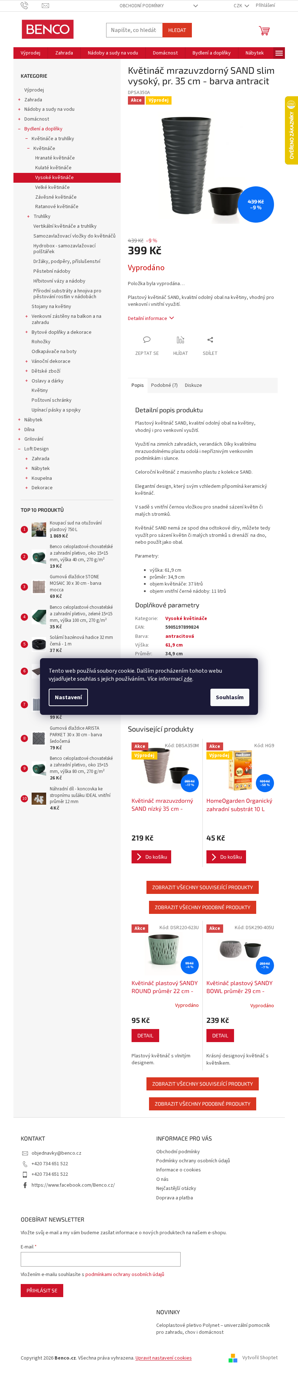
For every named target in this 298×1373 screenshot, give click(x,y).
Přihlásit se (42, 1290)
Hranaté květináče (55, 158)
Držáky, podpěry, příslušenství (66, 261)
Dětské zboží (46, 371)
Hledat (177, 30)
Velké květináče (52, 187)
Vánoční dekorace (51, 361)
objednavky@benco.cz (56, 1153)
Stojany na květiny (51, 306)
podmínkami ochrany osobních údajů (124, 1274)
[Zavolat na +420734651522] (31, 5)
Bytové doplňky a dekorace (62, 332)
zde (188, 679)
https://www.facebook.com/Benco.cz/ (73, 1185)
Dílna (29, 429)
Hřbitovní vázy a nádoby (59, 281)
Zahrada (33, 100)
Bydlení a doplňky (43, 129)
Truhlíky (42, 216)
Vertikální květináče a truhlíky (65, 226)
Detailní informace (147, 318)
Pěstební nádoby (52, 271)
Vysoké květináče (54, 177)
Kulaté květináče (53, 167)
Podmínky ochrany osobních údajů (193, 1161)
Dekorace (42, 487)
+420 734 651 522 (50, 1163)
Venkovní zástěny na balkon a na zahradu (66, 319)
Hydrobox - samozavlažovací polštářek (64, 249)
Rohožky (41, 341)
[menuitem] (30, 53)
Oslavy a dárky (48, 381)
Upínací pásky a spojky (56, 410)
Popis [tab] (138, 385)
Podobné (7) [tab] (164, 385)
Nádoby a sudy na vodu (49, 109)
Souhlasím (230, 697)
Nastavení (68, 697)
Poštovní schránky (52, 400)
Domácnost (36, 119)
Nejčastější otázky (176, 1188)
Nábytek (33, 420)
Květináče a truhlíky (53, 138)
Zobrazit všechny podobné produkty (202, 907)
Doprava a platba (174, 1198)
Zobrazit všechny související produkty (202, 887)
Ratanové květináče (56, 206)
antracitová (179, 636)
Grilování (33, 439)
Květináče (44, 148)
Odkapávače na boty (54, 351)
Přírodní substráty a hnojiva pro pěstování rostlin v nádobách (67, 294)
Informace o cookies (178, 1170)
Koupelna (42, 478)
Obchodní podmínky (142, 6)
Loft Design (36, 449)
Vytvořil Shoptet (260, 1358)
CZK (238, 6)
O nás (162, 1179)
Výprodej (34, 90)
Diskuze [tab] (193, 385)
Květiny (40, 390)
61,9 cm (174, 645)
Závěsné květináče (56, 197)
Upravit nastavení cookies (164, 1358)
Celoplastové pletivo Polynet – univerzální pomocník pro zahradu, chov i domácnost (213, 1329)
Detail (145, 1035)
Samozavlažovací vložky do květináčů (74, 236)
